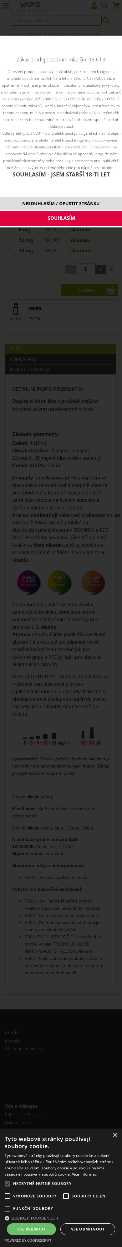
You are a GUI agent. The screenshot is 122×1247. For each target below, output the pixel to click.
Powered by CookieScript (28, 1240)
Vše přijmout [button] (31, 1229)
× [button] (115, 1135)
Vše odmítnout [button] (87, 1229)
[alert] (61, 1188)
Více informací (85, 1174)
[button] (61, 1218)
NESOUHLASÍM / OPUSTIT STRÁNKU (61, 203)
